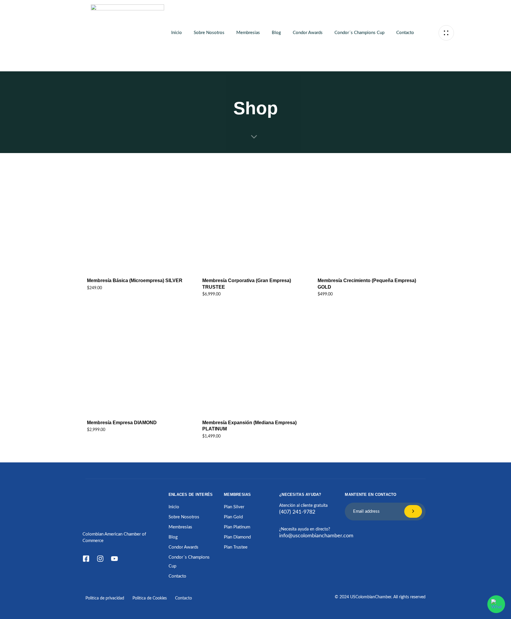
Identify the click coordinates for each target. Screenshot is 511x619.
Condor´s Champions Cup (359, 32)
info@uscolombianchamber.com (316, 535)
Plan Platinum (237, 527)
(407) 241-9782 (297, 512)
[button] (446, 32)
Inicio (176, 32)
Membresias (248, 32)
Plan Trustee (236, 547)
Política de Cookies (149, 598)
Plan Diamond (237, 537)
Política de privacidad (104, 598)
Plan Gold (233, 517)
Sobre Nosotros (209, 32)
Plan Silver (234, 507)
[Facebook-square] (86, 558)
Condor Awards (308, 32)
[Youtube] (114, 558)
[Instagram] (100, 558)
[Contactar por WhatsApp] (496, 604)
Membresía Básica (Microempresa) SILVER (134, 280)
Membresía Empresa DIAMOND (122, 422)
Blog (276, 32)
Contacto (405, 32)
